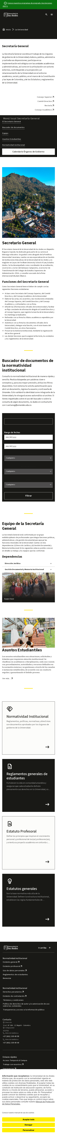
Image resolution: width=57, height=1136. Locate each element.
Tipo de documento (28, 467)
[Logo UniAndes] (11, 14)
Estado (28, 480)
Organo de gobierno (28, 453)
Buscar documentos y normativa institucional (28, 416)
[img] (11, 15)
